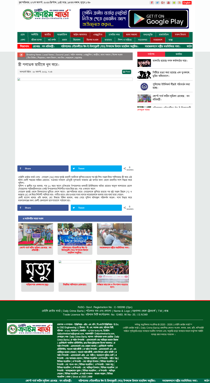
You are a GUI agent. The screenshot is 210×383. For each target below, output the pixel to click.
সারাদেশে (157, 39)
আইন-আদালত (80, 34)
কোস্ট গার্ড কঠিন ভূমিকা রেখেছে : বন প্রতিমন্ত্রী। (38, 380)
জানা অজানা (131, 34)
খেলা (22, 39)
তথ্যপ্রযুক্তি (148, 34)
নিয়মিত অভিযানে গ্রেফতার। (75, 284)
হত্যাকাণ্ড (78, 57)
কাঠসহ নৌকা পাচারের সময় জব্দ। (193, 46)
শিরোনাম (41, 57)
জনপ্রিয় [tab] (179, 54)
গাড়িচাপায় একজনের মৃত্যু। (37, 284)
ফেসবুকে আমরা (143, 109)
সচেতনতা (142, 39)
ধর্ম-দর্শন (52, 39)
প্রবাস (64, 39)
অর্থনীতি (34, 34)
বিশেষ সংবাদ (92, 39)
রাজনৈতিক (164, 34)
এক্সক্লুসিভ (97, 34)
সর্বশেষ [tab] (151, 54)
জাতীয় (48, 34)
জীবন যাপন (36, 39)
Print (127, 71)
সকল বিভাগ (180, 34)
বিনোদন (76, 39)
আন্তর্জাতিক (62, 34)
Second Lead (62, 54)
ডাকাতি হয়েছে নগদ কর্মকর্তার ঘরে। (170, 60)
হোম (22, 34)
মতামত (108, 39)
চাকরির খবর (114, 34)
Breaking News (33, 54)
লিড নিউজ (32, 57)
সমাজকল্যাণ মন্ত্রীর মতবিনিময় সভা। (151, 46)
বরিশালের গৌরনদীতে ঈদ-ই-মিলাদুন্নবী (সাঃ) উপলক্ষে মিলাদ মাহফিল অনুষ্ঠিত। (88, 46)
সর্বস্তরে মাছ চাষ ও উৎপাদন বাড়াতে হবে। (112, 286)
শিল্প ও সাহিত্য (125, 39)
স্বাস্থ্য (170, 39)
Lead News (48, 54)
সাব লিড (61, 57)
